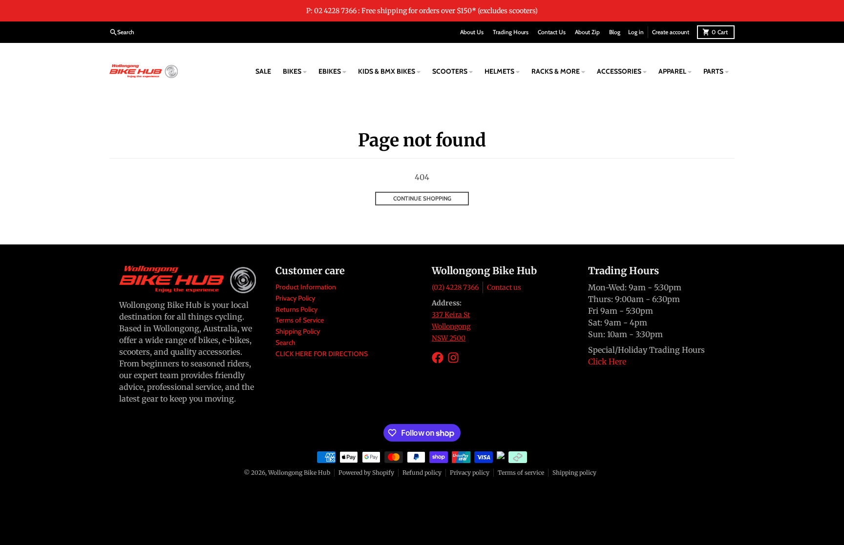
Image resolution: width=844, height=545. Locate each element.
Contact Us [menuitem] (552, 32)
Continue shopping (422, 198)
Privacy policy (469, 472)
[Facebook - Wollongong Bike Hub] (437, 357)
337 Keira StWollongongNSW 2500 (451, 326)
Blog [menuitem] (614, 32)
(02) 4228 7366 (455, 287)
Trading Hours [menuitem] (510, 32)
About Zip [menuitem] (587, 32)
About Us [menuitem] (472, 32)
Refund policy (422, 472)
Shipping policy (574, 472)
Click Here (607, 361)
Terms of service (521, 472)
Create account (670, 32)
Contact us (504, 287)
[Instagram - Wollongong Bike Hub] (453, 357)
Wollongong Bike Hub (299, 472)
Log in (636, 32)
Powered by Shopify (366, 472)
